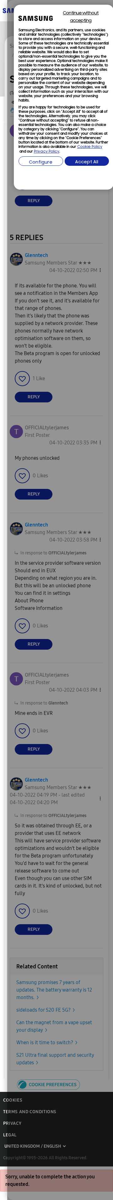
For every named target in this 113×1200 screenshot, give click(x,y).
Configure (40, 162)
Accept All (86, 162)
